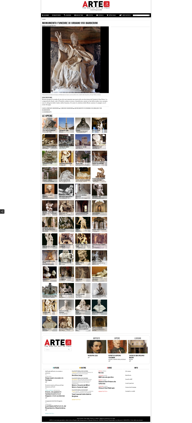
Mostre (79, 15)
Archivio (127, 15)
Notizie (57, 15)
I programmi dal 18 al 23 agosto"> (55, 404)
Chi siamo (128, 371)
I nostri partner (129, 383)
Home (46, 15)
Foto (91, 15)
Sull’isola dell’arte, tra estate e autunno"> (54, 375)
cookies (97, 418)
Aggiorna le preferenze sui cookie (107, 418)
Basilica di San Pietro (49, 25)
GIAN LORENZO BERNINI (50, 108)
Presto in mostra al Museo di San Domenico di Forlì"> (55, 390)
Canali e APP (128, 379)
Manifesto (128, 375)
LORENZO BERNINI (66, 108)
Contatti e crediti (130, 391)
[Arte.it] (96, 4)
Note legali (86, 418)
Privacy (92, 418)
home (44, 19)
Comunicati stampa (130, 387)
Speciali (112, 15)
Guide (68, 15)
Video (101, 15)
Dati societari (80, 418)
